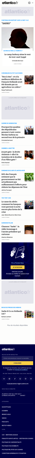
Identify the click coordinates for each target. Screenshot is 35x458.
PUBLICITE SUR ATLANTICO (10, 438)
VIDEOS (4, 418)
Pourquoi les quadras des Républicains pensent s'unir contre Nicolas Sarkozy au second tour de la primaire (13, 132)
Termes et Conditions (21, 369)
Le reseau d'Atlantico (8, 395)
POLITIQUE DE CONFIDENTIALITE (11, 442)
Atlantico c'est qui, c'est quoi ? (11, 394)
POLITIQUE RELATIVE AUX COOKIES (12, 449)
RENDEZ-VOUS (6, 414)
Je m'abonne (17, 267)
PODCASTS (5, 422)
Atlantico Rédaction (7, 237)
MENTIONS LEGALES (12, 435)
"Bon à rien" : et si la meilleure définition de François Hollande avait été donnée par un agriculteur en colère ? (11, 82)
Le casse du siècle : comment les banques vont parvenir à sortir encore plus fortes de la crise (11, 207)
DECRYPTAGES (6, 407)
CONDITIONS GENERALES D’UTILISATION (14, 453)
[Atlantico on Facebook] (15, 379)
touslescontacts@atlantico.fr (17, 383)
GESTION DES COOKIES (26, 438)
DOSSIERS (5, 410)
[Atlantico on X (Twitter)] (9, 379)
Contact (22, 395)
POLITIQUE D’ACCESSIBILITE (10, 446)
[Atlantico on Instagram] (25, 379)
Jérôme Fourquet (6, 190)
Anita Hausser (5, 162)
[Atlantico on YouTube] (31, 379)
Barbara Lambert (6, 316)
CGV (3, 435)
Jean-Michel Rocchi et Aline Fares (11, 215)
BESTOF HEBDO (6, 425)
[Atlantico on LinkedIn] (20, 379)
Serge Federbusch (6, 90)
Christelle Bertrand (17, 60)
